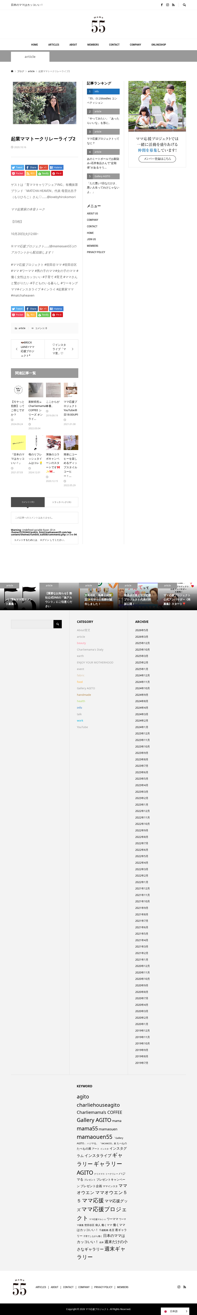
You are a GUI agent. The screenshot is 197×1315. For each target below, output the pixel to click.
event (80, 669)
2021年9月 (141, 908)
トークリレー (111, 1173)
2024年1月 (141, 727)
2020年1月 (141, 1024)
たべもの (122, 1143)
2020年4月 (141, 1005)
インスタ (104, 1149)
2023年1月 (141, 804)
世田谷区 (89, 1225)
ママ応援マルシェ (97, 1219)
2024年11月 (142, 682)
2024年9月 (141, 695)
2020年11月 (142, 972)
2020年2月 (141, 1017)
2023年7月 (141, 766)
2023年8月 (141, 759)
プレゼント (90, 1179)
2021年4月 (141, 940)
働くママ (106, 1225)
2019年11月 (142, 1037)
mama (116, 1121)
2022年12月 (142, 811)
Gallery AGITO (86, 688)
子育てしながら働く (92, 1236)
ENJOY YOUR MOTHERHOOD (95, 662)
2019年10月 (142, 1043)
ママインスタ (110, 1186)
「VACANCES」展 (107, 1143)
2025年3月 (141, 656)
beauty (81, 643)
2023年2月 (141, 798)
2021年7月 (141, 920)
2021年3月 (141, 946)
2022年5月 (141, 856)
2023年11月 (142, 740)
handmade (84, 695)
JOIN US (91, 239)
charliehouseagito (98, 1104)
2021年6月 (141, 927)
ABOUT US (92, 213)
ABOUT (73, 44)
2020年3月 (141, 1011)
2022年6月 (141, 850)
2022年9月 (141, 830)
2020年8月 (141, 992)
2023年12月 (142, 733)
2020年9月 (141, 985)
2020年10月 (142, 979)
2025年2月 (141, 662)
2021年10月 (142, 901)
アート (95, 1148)
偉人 (98, 1225)
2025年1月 (141, 669)
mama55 (87, 1128)
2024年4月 (141, 707)
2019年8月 (141, 1056)
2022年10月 (142, 824)
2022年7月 (141, 843)
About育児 (83, 630)
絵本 (101, 1242)
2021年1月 (141, 959)
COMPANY (135, 44)
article (30, 56)
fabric (80, 675)
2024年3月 (141, 714)
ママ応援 (93, 1200)
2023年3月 (141, 791)
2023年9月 (141, 753)
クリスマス (99, 1173)
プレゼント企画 (91, 1186)
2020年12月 (142, 966)
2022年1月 (141, 882)
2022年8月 (141, 837)
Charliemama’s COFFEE (99, 1112)
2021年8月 (141, 914)
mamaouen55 (94, 1136)
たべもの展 (84, 1148)
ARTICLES (53, 44)
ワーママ (112, 1219)
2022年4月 (141, 862)
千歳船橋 (103, 1230)
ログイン (44, 540)
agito (83, 1096)
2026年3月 (141, 636)
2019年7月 (141, 1063)
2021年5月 (141, 933)
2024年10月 (142, 688)
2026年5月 (141, 630)
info (79, 707)
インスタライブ (97, 1155)
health (81, 701)
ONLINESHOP (158, 44)
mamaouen (108, 1129)
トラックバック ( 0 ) (61, 502)
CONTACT (114, 44)
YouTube (82, 727)
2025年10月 (142, 649)
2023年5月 (141, 778)
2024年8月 (141, 701)
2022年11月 (142, 817)
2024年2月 (141, 720)
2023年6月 (141, 772)
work (80, 720)
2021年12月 (142, 888)
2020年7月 (141, 998)
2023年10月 (142, 746)
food (80, 682)
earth (80, 656)
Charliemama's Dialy (90, 649)
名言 (111, 1230)
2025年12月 (142, 643)
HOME (34, 44)
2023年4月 (141, 785)
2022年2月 (141, 875)
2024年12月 (142, 675)
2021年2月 (141, 953)
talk (79, 714)
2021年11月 (142, 895)
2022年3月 (141, 869)
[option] (19, 596)
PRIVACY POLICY (96, 252)
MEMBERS (93, 44)
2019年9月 (141, 1050)
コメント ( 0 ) (28, 501)
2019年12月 (142, 1030)
